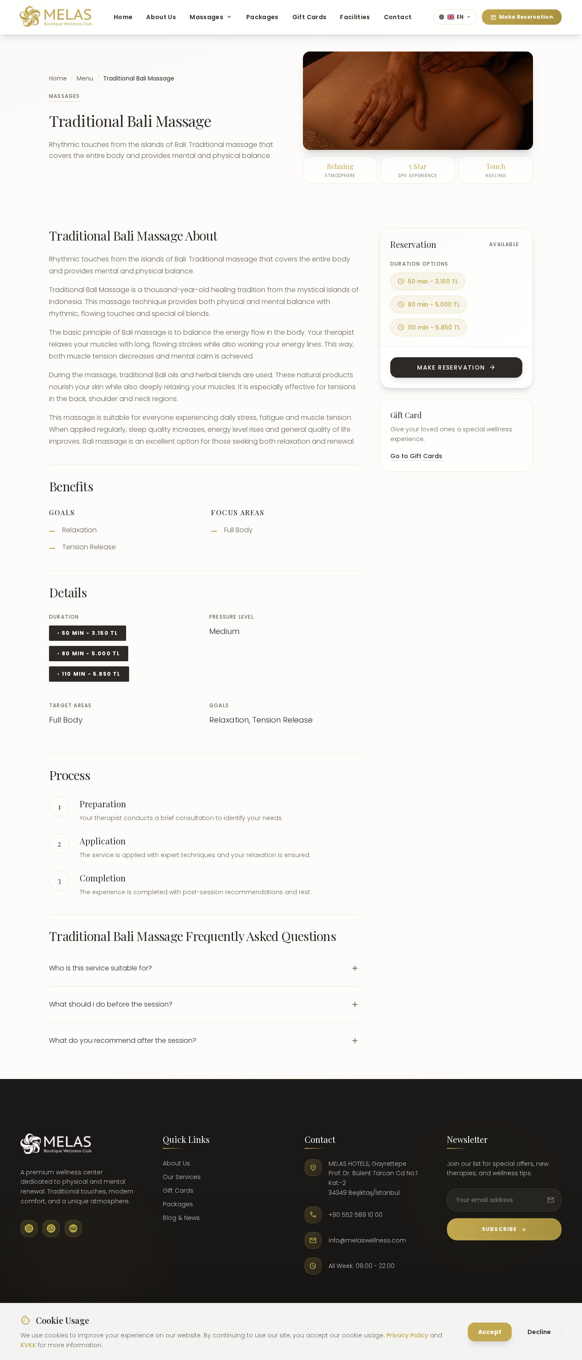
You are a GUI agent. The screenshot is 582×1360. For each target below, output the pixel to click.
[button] (204, 968)
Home (123, 17)
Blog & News (181, 1218)
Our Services (182, 1177)
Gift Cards (309, 17)
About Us (161, 17)
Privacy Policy (407, 1335)
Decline (539, 1331)
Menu (85, 78)
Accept (489, 1331)
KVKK (28, 1344)
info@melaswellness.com (367, 1240)
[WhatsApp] (51, 1228)
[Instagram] (28, 1228)
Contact (398, 17)
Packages (262, 17)
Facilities (355, 17)
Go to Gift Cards (416, 456)
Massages (211, 17)
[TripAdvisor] (73, 1228)
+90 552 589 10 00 (355, 1215)
